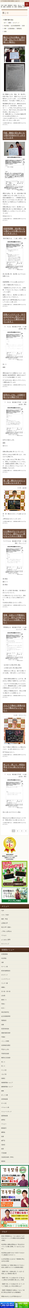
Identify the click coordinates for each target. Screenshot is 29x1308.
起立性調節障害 (15, 25)
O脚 (5, 28)
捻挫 (2, 1136)
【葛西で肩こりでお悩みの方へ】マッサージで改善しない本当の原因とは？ (12, 1285)
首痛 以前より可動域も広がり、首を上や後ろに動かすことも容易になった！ (14, 618)
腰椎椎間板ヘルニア (7, 1086)
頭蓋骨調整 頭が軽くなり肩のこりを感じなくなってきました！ (14, 230)
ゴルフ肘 (3, 1074)
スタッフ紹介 (5, 915)
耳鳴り (15, 5)
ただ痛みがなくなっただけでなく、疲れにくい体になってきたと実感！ (14, 533)
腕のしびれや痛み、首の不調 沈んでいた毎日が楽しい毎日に (14, 39)
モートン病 (4, 966)
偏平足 (3, 1140)
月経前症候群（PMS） (7, 1157)
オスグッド (16, 22)
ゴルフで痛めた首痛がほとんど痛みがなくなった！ (14, 707)
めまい (3, 1008)
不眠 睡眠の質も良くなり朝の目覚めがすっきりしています (14, 135)
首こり (25, 6)
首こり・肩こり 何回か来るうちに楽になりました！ (14, 766)
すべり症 (3, 1103)
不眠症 (3, 1037)
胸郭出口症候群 (5, 1057)
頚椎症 (3, 1078)
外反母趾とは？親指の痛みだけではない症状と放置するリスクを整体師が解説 (12, 1266)
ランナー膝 (4, 983)
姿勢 (6, 5)
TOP (2, 5)
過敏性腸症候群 (5, 1033)
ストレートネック (6, 1111)
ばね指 (3, 995)
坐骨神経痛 (4, 1099)
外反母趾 (6, 25)
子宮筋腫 (3, 1153)
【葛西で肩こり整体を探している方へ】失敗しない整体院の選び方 (12, 1272)
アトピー (3, 1124)
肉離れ (3, 987)
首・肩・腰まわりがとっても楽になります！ (14, 481)
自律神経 (9, 6)
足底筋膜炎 (11, 28)
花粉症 (3, 1144)
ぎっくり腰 (4, 1095)
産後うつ (3, 999)
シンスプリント (5, 979)
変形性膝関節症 (5, 970)
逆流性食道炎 (5, 1028)
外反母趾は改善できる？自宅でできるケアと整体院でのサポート (12, 1254)
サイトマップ (5, 943)
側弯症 (3, 1120)
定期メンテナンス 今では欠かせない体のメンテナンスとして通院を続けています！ (14, 318)
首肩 (23, 25)
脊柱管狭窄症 (5, 1012)
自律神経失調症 (5, 1045)
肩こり (19, 5)
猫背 (2, 1148)
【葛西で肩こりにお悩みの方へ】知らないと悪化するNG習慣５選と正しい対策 (12, 1279)
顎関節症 (20, 6)
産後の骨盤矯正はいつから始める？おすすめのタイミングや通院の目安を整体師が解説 (12, 1238)
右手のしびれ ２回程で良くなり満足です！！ (14, 396)
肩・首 (24, 5)
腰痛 (4, 6)
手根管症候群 (5, 1053)
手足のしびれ (5, 1049)
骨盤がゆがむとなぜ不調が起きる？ (11, 1296)
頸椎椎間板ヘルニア (7, 1082)
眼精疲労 (10, 5)
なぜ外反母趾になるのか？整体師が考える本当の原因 (12, 1260)
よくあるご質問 (5, 939)
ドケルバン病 (5, 1107)
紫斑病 (3, 1161)
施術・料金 (4, 919)
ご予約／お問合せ (6, 931)
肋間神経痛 (4, 1115)
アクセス (3, 935)
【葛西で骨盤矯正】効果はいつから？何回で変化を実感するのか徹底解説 (12, 1291)
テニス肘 (3, 1070)
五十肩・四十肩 (5, 991)
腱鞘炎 (3, 1132)
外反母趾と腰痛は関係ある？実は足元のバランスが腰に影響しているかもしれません (12, 1246)
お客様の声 (4, 923)
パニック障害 (5, 1041)
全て (5, 22)
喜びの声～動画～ (6, 927)
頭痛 (15, 6)
